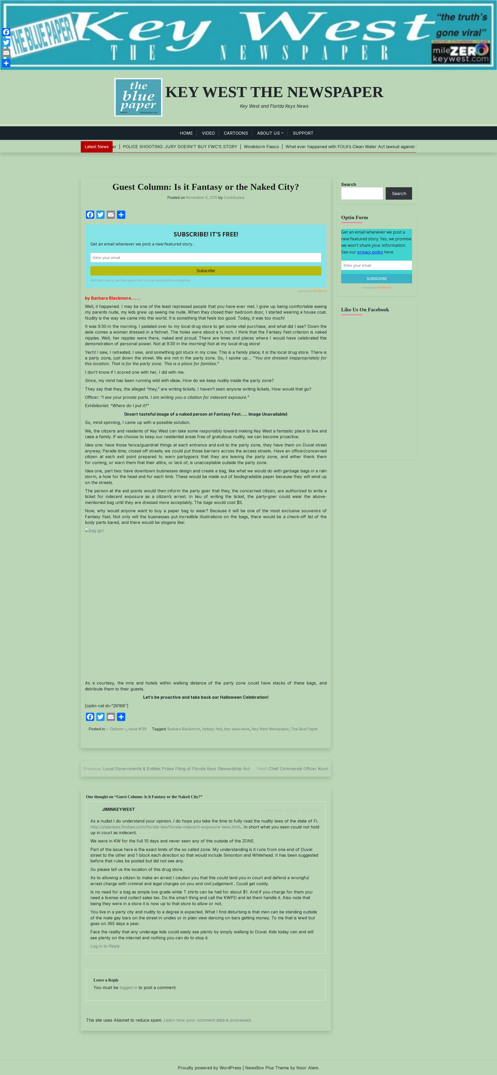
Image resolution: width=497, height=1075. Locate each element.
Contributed (234, 197)
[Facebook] (6, 32)
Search (348, 184)
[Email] (6, 53)
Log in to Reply (105, 946)
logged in (128, 987)
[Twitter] (6, 42)
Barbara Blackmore (183, 729)
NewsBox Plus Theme (267, 1067)
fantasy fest (212, 729)
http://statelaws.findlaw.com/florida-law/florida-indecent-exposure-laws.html (165, 826)
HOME (186, 133)
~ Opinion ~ (117, 729)
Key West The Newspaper (274, 91)
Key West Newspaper (270, 729)
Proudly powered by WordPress (209, 1067)
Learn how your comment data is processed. (208, 1020)
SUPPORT (303, 133)
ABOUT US (268, 133)
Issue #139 (138, 729)
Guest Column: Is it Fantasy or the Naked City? (205, 187)
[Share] (6, 63)
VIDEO (208, 133)
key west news (237, 729)
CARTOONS (236, 133)
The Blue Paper (304, 729)
